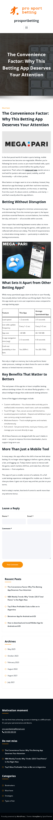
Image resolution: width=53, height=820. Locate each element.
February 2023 (13, 662)
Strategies (9, 796)
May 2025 (11, 649)
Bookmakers (10, 785)
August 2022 (13, 669)
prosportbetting (26, 20)
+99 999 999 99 (10, 732)
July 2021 (11, 682)
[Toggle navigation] (26, 27)
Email (30, 516)
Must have (6, 108)
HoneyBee (36, 816)
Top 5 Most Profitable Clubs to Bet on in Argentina (25, 767)
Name (5, 516)
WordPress (21, 816)
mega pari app (31, 170)
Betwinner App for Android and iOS (22, 616)
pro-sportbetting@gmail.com (13, 729)
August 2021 (13, 675)
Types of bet (10, 801)
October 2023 (13, 656)
